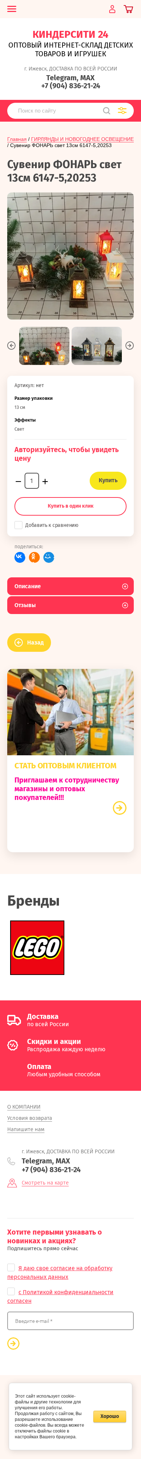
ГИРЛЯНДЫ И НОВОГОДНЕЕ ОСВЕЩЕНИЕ (82, 139)
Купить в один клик (71, 506)
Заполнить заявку (120, 808)
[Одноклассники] (34, 557)
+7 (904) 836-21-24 (70, 85)
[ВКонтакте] (19, 557)
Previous (11, 345)
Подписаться (13, 1343)
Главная (17, 139)
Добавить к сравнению (51, 525)
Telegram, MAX (70, 77)
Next (129, 345)
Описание (27, 586)
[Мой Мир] (48, 557)
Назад (35, 642)
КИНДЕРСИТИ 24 (70, 34)
